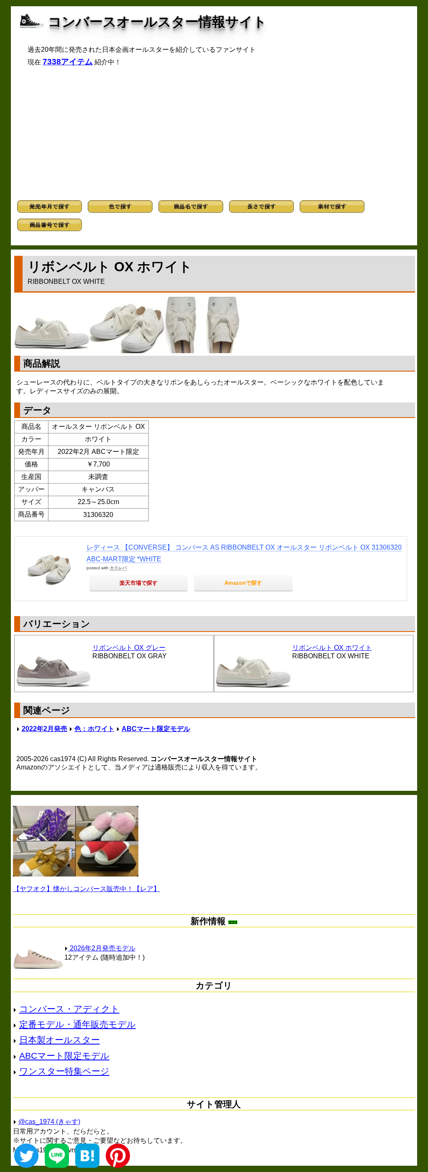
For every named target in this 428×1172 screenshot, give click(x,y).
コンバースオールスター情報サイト (157, 21)
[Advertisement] (214, 133)
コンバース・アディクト (69, 1009)
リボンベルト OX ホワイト (332, 647)
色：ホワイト (94, 728)
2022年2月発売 (44, 728)
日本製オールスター (59, 1040)
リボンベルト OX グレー (129, 647)
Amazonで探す (243, 583)
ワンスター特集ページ (64, 1071)
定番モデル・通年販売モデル (77, 1024)
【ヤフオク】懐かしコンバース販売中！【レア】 (86, 888)
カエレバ (118, 568)
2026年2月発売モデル (101, 948)
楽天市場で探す (139, 583)
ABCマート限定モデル (156, 728)
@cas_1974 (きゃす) (49, 1121)
